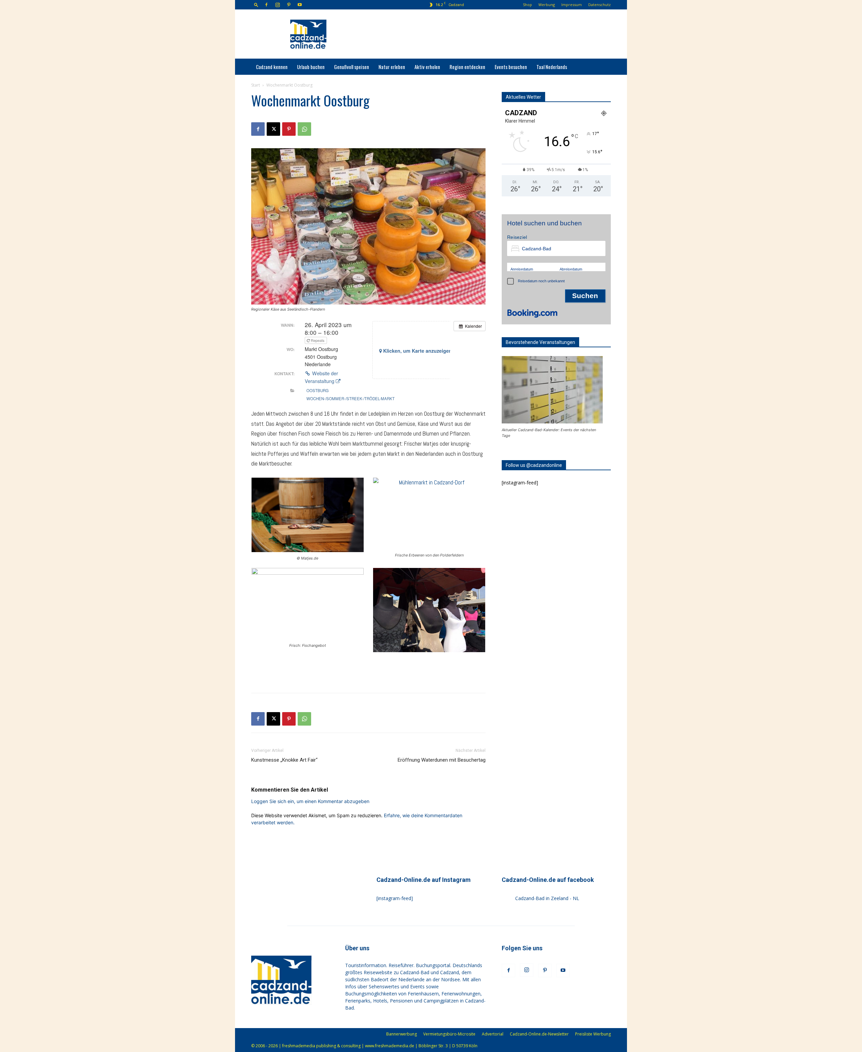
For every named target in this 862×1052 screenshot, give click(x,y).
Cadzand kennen (272, 66)
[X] (273, 129)
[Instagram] (277, 4)
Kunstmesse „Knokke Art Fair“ (284, 760)
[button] (256, 4)
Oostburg (317, 390)
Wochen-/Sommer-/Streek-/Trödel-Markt (350, 398)
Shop (527, 4)
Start (255, 85)
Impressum (571, 4)
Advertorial (492, 1034)
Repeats (318, 340)
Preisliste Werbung (593, 1034)
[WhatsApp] (304, 129)
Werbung (546, 4)
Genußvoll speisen (351, 66)
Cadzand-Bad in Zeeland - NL (547, 898)
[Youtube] (300, 4)
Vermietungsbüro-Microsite (449, 1034)
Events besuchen (511, 66)
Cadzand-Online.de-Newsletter (539, 1034)
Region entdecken (467, 66)
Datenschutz (599, 4)
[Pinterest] (289, 4)
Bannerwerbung (401, 1034)
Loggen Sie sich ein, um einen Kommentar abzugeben (310, 801)
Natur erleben (391, 66)
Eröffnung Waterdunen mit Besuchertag (442, 760)
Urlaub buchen (311, 66)
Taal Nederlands (551, 66)
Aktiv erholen (427, 66)
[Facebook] (266, 4)
